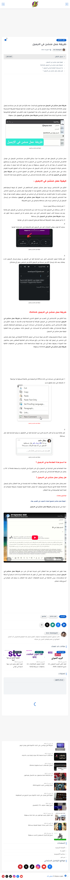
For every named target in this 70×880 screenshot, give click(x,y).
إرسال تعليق (59, 680)
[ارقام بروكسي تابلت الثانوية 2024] (60, 786)
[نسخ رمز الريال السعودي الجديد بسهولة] (60, 836)
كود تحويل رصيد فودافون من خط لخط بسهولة (38, 815)
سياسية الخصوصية (59, 854)
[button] (58, 625)
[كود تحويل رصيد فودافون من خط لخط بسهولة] (60, 816)
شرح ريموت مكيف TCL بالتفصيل (43, 805)
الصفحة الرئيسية (60, 847)
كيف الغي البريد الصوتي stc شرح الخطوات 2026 (57, 665)
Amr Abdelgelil (57, 50)
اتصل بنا (62, 851)
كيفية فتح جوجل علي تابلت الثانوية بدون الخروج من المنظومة (34, 795)
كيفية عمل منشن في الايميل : (54, 62)
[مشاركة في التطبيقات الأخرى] (41, 625)
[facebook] (50, 866)
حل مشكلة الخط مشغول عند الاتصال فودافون (38, 775)
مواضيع (44, 616)
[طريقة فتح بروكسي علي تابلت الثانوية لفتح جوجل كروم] (60, 747)
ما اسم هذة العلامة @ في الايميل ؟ (52, 68)
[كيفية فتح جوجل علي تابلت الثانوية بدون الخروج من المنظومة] (60, 796)
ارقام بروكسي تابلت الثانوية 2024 (43, 785)
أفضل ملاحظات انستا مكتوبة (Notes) (41, 765)
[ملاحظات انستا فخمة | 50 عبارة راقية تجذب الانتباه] (60, 757)
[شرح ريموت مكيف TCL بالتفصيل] (60, 806)
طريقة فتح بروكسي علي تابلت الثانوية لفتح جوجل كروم (36, 745)
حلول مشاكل (61, 40)
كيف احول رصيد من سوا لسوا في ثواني (15, 665)
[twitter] (26, 866)
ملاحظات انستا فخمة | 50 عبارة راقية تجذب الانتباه (37, 755)
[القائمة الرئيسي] (66, 4)
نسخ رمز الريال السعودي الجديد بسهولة (40, 835)
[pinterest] (20, 866)
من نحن (63, 857)
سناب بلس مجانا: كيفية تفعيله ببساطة (40, 825)
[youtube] (44, 866)
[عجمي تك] (35, 4)
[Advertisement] (35, 23)
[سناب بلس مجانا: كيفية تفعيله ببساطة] (60, 826)
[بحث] (3, 4)
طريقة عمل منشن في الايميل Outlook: (51, 65)
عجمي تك (50, 876)
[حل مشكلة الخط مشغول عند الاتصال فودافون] (60, 777)
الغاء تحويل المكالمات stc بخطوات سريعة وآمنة (35, 665)
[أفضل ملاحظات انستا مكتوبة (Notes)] (60, 767)
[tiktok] (32, 866)
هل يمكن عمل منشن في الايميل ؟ (53, 71)
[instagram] (38, 866)
